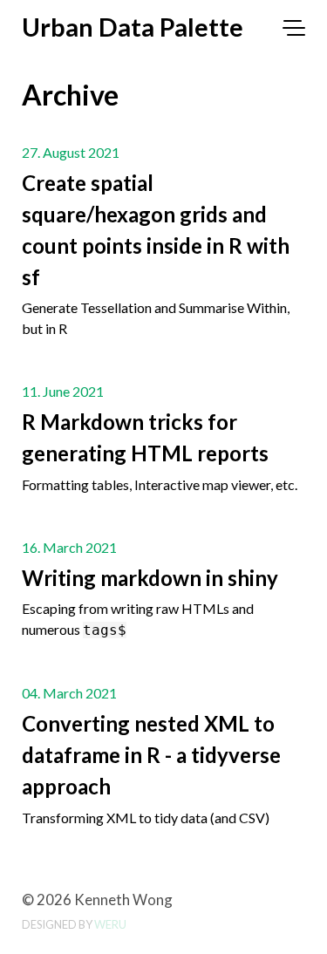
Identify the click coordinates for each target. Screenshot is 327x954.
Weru (110, 924)
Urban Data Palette (132, 27)
